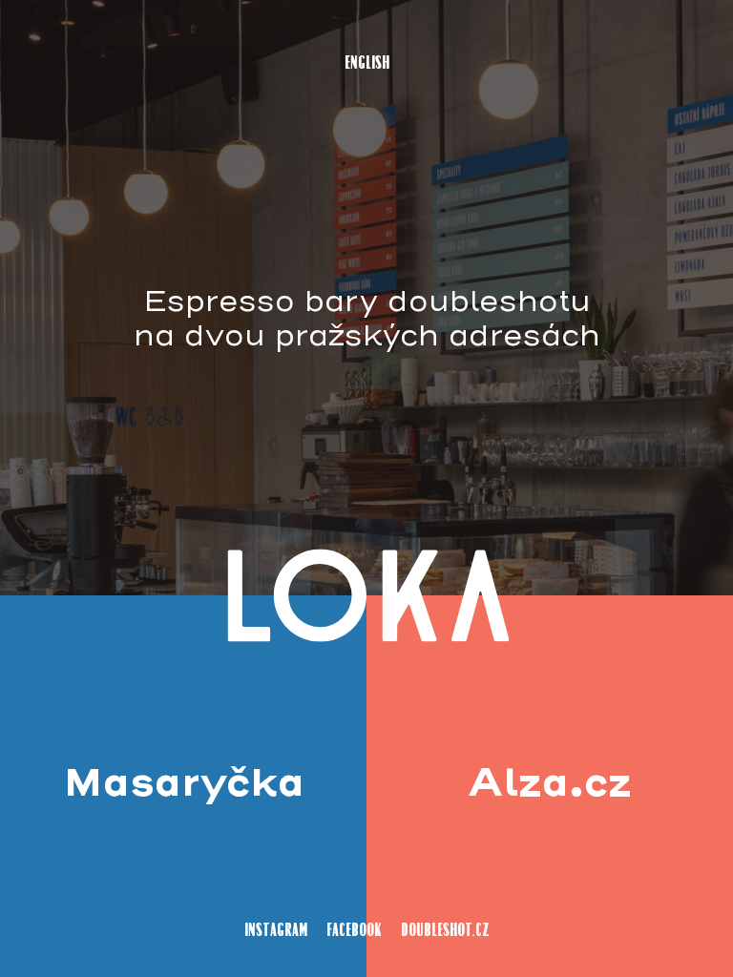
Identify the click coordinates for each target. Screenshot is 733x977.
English (367, 63)
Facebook (354, 931)
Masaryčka (183, 785)
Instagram (275, 931)
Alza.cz (550, 785)
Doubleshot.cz (445, 931)
